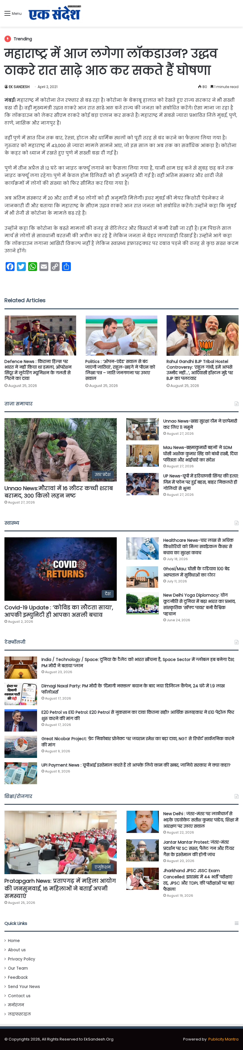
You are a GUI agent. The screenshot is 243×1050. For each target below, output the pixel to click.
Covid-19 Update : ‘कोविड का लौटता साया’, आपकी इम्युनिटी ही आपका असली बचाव (58, 611)
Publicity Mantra (223, 1039)
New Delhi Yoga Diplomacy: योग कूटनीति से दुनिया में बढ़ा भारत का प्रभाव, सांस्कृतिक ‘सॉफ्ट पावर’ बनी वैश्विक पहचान (199, 604)
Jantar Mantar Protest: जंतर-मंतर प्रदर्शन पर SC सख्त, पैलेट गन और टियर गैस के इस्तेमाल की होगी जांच (198, 848)
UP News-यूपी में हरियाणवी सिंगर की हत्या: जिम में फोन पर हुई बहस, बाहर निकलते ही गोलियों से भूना (201, 482)
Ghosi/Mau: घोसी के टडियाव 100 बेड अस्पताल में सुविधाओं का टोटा (196, 572)
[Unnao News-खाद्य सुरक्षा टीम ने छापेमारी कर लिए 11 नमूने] (142, 429)
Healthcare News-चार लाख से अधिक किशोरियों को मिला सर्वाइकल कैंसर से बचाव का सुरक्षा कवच (198, 546)
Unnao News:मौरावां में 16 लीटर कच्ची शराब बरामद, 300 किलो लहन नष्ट (58, 492)
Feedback (18, 977)
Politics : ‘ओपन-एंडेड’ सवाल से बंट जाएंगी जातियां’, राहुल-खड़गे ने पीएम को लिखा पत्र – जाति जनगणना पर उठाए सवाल (120, 370)
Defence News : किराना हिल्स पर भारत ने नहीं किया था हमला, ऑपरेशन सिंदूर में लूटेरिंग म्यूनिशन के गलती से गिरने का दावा (37, 370)
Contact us (19, 996)
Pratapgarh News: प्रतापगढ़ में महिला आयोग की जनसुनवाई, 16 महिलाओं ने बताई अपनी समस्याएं (60, 888)
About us (17, 950)
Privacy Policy (21, 959)
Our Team (18, 968)
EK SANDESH (19, 86)
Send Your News (24, 987)
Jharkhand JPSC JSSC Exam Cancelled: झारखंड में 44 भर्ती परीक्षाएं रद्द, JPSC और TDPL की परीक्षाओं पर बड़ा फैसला (198, 880)
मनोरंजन (16, 1005)
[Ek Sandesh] (54, 13)
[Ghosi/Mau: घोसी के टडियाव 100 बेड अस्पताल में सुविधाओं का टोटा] (142, 577)
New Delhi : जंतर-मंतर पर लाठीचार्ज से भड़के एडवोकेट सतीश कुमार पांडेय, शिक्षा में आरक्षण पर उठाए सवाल (200, 820)
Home (14, 941)
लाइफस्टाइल (19, 1014)
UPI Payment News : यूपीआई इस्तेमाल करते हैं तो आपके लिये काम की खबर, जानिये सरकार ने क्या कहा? (136, 765)
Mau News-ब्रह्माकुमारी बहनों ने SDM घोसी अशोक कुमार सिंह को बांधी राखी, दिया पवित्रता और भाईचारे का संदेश (200, 453)
